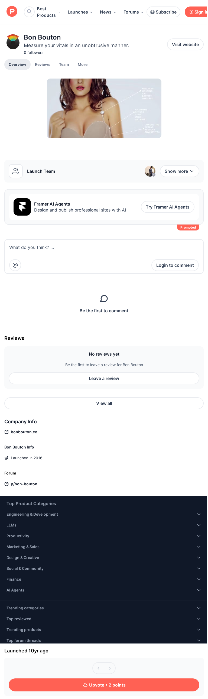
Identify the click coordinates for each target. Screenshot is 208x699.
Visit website (185, 44)
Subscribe (166, 12)
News (106, 12)
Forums (131, 12)
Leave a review (104, 378)
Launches (78, 12)
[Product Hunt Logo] (11, 12)
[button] (82, 64)
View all (104, 403)
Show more (176, 171)
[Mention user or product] (15, 265)
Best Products (46, 12)
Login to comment (175, 265)
